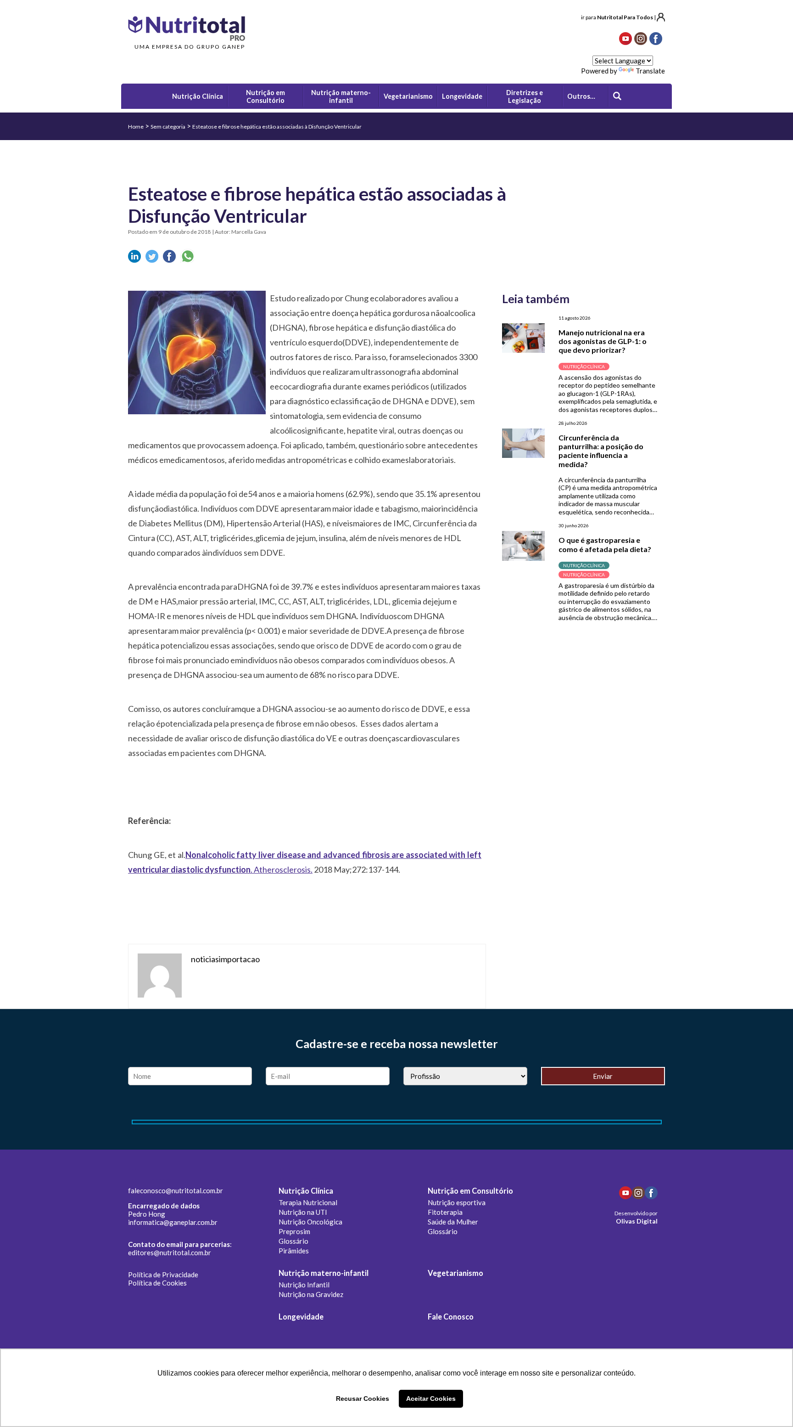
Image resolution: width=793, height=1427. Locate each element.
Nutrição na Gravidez (311, 1294)
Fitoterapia (445, 1212)
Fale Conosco (451, 1316)
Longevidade (301, 1316)
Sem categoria (168, 126)
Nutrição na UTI (303, 1212)
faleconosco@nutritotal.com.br (175, 1190)
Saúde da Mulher (453, 1222)
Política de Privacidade (163, 1274)
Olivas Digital (637, 1221)
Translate (650, 71)
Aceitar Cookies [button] (431, 1398)
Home (136, 126)
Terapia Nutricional (308, 1202)
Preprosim (294, 1231)
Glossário (293, 1241)
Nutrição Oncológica (310, 1222)
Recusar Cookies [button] (362, 1398)
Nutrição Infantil (304, 1284)
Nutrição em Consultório (470, 1191)
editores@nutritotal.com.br (169, 1252)
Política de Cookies (157, 1283)
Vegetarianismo (455, 1273)
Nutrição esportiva (457, 1202)
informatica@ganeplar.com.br (173, 1222)
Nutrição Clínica (306, 1191)
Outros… (581, 96)
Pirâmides (294, 1251)
